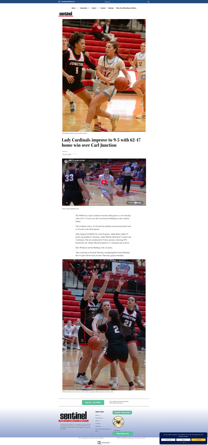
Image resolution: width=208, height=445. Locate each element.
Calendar (111, 8)
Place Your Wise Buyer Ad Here (126, 8)
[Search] (148, 2)
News (73, 8)
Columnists (83, 8)
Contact (103, 8)
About (94, 8)
